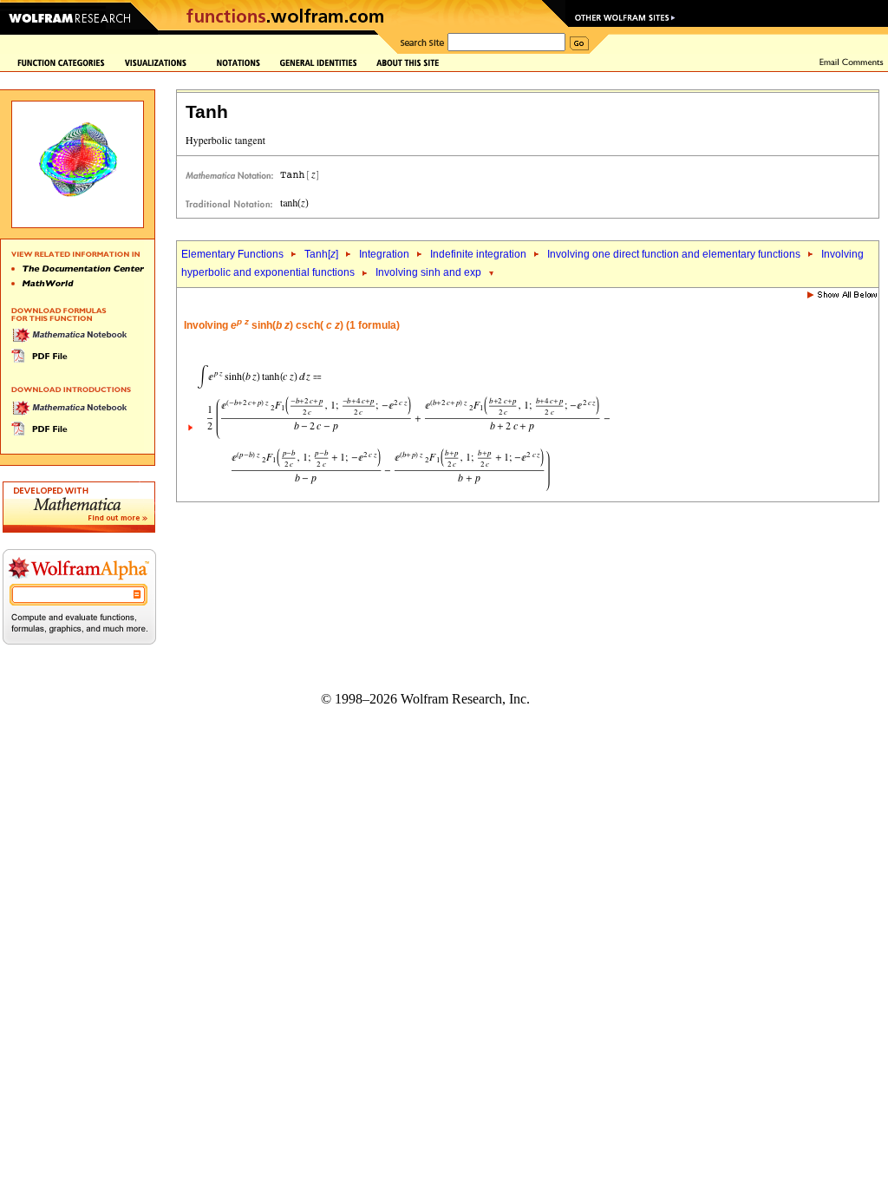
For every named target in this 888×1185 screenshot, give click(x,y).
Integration (384, 254)
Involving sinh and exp (428, 272)
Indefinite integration (478, 254)
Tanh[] (321, 254)
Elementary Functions (232, 254)
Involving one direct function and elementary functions (673, 254)
